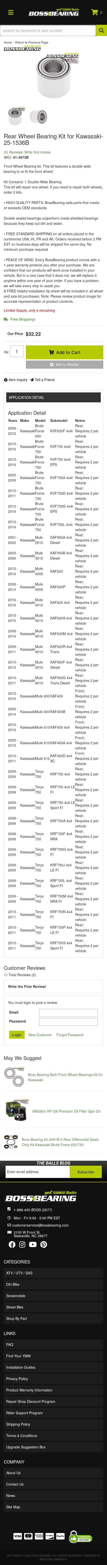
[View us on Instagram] (22, 1245)
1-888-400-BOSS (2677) (33, 1209)
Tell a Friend (44, 379)
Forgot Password (69, 1034)
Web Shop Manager (53, 1559)
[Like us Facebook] (12, 1245)
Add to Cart (68, 352)
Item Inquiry (18, 379)
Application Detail (26, 397)
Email (13, 1012)
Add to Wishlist (67, 364)
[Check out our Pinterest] (43, 1245)
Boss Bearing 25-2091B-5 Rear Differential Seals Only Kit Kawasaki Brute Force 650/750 (60, 1142)
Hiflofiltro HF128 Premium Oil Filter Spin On (66, 1111)
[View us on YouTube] (33, 1245)
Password (17, 1021)
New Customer (40, 1034)
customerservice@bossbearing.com (40, 1225)
